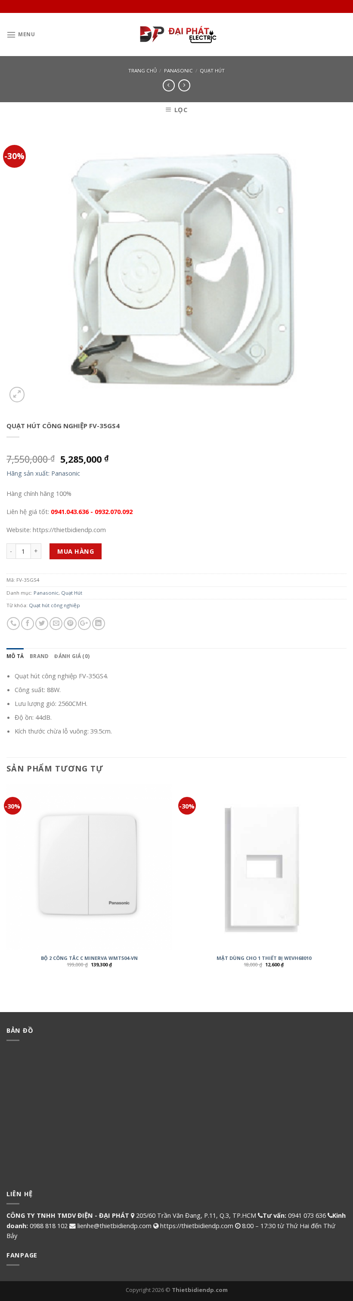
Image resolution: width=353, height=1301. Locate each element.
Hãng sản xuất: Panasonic (43, 473)
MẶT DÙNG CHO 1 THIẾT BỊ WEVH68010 (264, 958)
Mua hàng (75, 551)
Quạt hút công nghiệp (54, 605)
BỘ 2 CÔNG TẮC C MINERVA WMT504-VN (89, 958)
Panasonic (178, 70)
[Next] (346, 882)
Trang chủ (142, 70)
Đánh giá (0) (72, 656)
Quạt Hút (212, 70)
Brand (39, 656)
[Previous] (6, 882)
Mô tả (15, 656)
